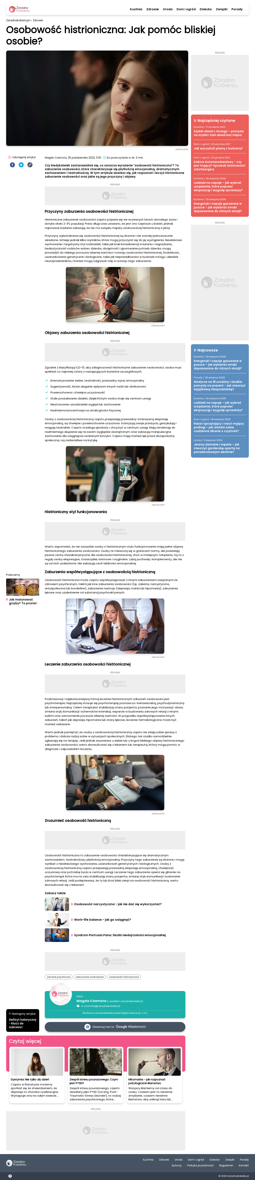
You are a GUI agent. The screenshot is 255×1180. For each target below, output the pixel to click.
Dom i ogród (186, 9)
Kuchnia (136, 9)
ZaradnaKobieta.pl (18, 20)
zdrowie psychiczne (58, 977)
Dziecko (206, 9)
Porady (237, 9)
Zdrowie (152, 9)
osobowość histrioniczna (124, 977)
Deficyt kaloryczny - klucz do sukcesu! (22, 1023)
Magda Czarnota (91, 1000)
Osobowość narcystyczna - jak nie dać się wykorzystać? (118, 904)
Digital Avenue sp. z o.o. (134, 1013)
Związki (221, 9)
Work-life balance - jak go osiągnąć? (102, 919)
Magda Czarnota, (56, 158)
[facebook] (12, 164)
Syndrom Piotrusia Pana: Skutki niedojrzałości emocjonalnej (120, 935)
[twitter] (21, 164)
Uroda (167, 9)
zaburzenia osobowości (90, 977)
